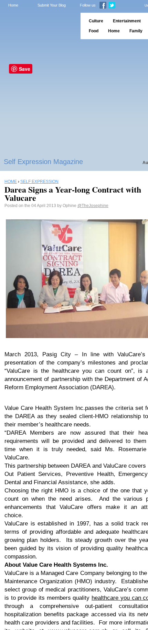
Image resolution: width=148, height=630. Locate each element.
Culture (96, 21)
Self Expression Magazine (43, 161)
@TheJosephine (92, 205)
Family (135, 31)
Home (13, 5)
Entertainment (127, 21)
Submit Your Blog (52, 5)
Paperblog (38, 26)
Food (93, 31)
